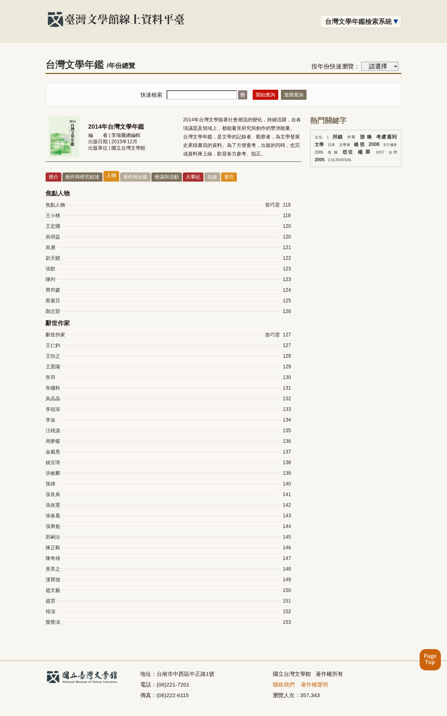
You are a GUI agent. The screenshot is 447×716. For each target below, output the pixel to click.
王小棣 (53, 215)
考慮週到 (386, 136)
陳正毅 (53, 547)
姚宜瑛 (53, 462)
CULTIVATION (339, 160)
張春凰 (53, 515)
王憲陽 (53, 366)
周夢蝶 (53, 441)
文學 (319, 144)
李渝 (50, 419)
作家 (351, 137)
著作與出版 (135, 176)
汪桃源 (53, 430)
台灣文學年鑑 (90, 64)
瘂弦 (348, 152)
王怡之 (53, 356)
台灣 (393, 152)
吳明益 (53, 236)
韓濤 (50, 611)
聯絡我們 (284, 685)
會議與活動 (166, 176)
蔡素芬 (53, 300)
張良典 (53, 494)
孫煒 (50, 483)
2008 (374, 144)
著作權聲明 (314, 685)
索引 (229, 176)
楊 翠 (364, 152)
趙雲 (50, 600)
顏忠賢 (53, 311)
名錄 (212, 176)
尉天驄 (53, 258)
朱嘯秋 (53, 388)
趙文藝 (53, 590)
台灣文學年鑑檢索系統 (358, 21)
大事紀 (193, 176)
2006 (319, 152)
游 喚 (366, 136)
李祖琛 (53, 409)
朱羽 (50, 377)
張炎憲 (53, 505)
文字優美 (390, 145)
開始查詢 (265, 94)
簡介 (53, 176)
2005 (319, 159)
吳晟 (50, 247)
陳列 (50, 279)
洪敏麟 (53, 473)
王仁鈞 (53, 345)
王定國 (53, 226)
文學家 (344, 145)
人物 (111, 175)
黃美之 (53, 569)
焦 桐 (333, 152)
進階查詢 (293, 94)
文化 (319, 137)
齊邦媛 (53, 290)
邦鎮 (338, 136)
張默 (50, 268)
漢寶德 (53, 579)
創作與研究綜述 (82, 176)
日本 (331, 145)
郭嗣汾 (53, 537)
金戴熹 (53, 451)
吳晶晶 (53, 398)
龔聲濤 (53, 622)
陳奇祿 (53, 558)
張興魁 (53, 526)
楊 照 (359, 144)
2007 (380, 152)
